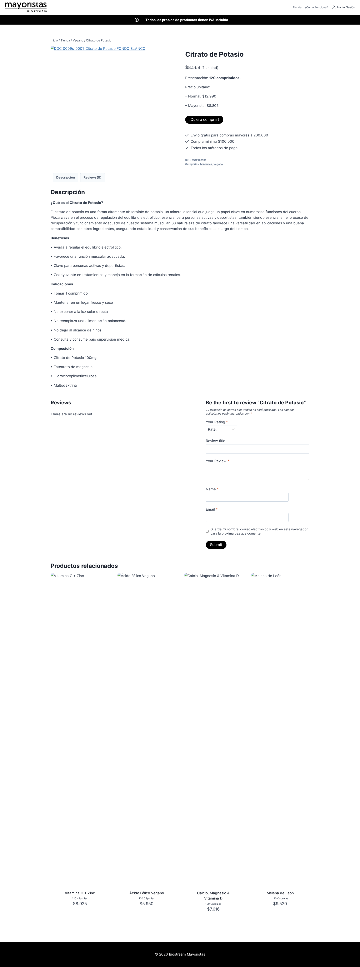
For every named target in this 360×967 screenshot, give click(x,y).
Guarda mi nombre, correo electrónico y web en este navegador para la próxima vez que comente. (259, 531)
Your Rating (217, 422)
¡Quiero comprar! (204, 119)
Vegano (218, 164)
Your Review (217, 461)
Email (212, 509)
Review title (215, 441)
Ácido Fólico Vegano (146, 893)
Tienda (297, 7)
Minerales (206, 164)
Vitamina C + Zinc (80, 893)
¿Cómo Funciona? (316, 7)
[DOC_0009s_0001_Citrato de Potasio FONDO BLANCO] (99, 94)
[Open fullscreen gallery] (143, 138)
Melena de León (280, 893)
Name (212, 489)
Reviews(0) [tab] (92, 177)
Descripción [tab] (65, 177)
